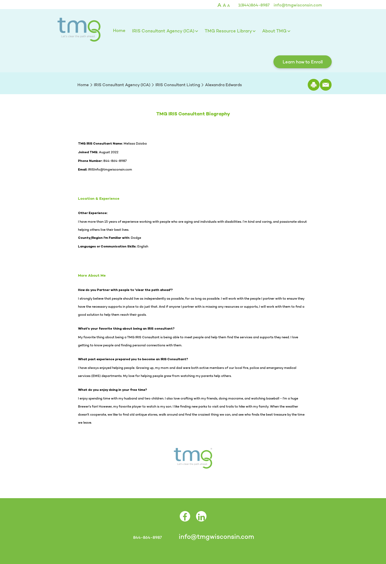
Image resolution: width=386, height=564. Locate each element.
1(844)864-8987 (254, 5)
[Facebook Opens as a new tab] (185, 519)
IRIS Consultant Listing (177, 84)
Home (119, 30)
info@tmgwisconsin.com (298, 5)
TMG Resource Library (228, 31)
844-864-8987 (147, 537)
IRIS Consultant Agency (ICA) (163, 31)
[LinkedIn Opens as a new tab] (201, 519)
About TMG (274, 31)
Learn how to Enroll (303, 62)
